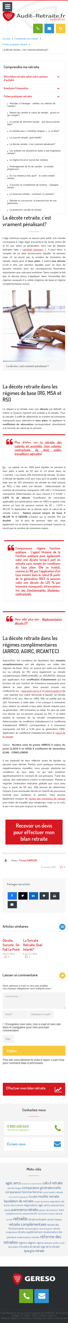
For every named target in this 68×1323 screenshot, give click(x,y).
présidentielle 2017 (29, 1213)
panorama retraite (25, 1209)
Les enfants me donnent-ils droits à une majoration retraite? (34, 152)
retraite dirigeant (32, 1228)
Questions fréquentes (16, 88)
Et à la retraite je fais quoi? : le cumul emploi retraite (31, 177)
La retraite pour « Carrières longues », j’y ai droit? (34, 131)
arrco (17, 1182)
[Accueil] (34, 13)
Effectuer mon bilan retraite (26, 1088)
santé (55, 1242)
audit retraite (37, 1183)
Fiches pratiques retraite (18, 96)
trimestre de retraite (29, 1246)
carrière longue (14, 1188)
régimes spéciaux (44, 1242)
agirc (9, 1182)
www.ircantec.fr (53, 691)
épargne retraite (34, 1250)
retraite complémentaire (27, 1224)
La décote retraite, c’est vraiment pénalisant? (32, 144)
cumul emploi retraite (53, 1192)
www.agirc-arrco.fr (31, 691)
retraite (20, 1218)
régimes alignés (27, 1242)
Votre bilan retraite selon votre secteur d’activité (26, 78)
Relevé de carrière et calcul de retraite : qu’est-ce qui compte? (33, 114)
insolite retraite (48, 1196)
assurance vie (26, 1183)
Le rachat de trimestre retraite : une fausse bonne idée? (33, 123)
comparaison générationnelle (41, 1187)
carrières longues (32, 249)
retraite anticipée (37, 1219)
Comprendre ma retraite (21, 66)
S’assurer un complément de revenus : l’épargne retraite (32, 186)
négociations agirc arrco (37, 1205)
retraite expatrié (45, 1228)
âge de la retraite (50, 1246)
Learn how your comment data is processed (33, 1061)
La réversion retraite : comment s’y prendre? (32, 194)
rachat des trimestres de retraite (47, 798)
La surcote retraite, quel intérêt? (26, 137)
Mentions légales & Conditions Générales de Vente (26, 1318)
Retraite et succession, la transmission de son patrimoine (31, 202)
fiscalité (33, 1196)
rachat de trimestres (46, 1213)
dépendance (23, 1197)
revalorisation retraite (28, 1237)
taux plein (13, 1246)
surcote (62, 1242)
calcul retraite (53, 1182)
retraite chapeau (54, 1219)
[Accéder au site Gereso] (34, 1278)
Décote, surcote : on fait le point (11, 945)
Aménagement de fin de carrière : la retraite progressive (30, 167)
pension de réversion (48, 1210)
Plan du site (61, 1318)
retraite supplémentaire (30, 1232)
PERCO (61, 1210)
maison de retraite (41, 1201)
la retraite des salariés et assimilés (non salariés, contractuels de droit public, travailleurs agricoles (38, 448)
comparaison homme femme (23, 1192)
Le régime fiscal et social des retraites (29, 160)
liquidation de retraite (18, 1200)
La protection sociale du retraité (25, 209)
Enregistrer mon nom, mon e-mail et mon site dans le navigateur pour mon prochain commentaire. (32, 1027)
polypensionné (14, 1213)
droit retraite (14, 1197)
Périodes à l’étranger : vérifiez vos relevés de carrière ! (31, 104)
